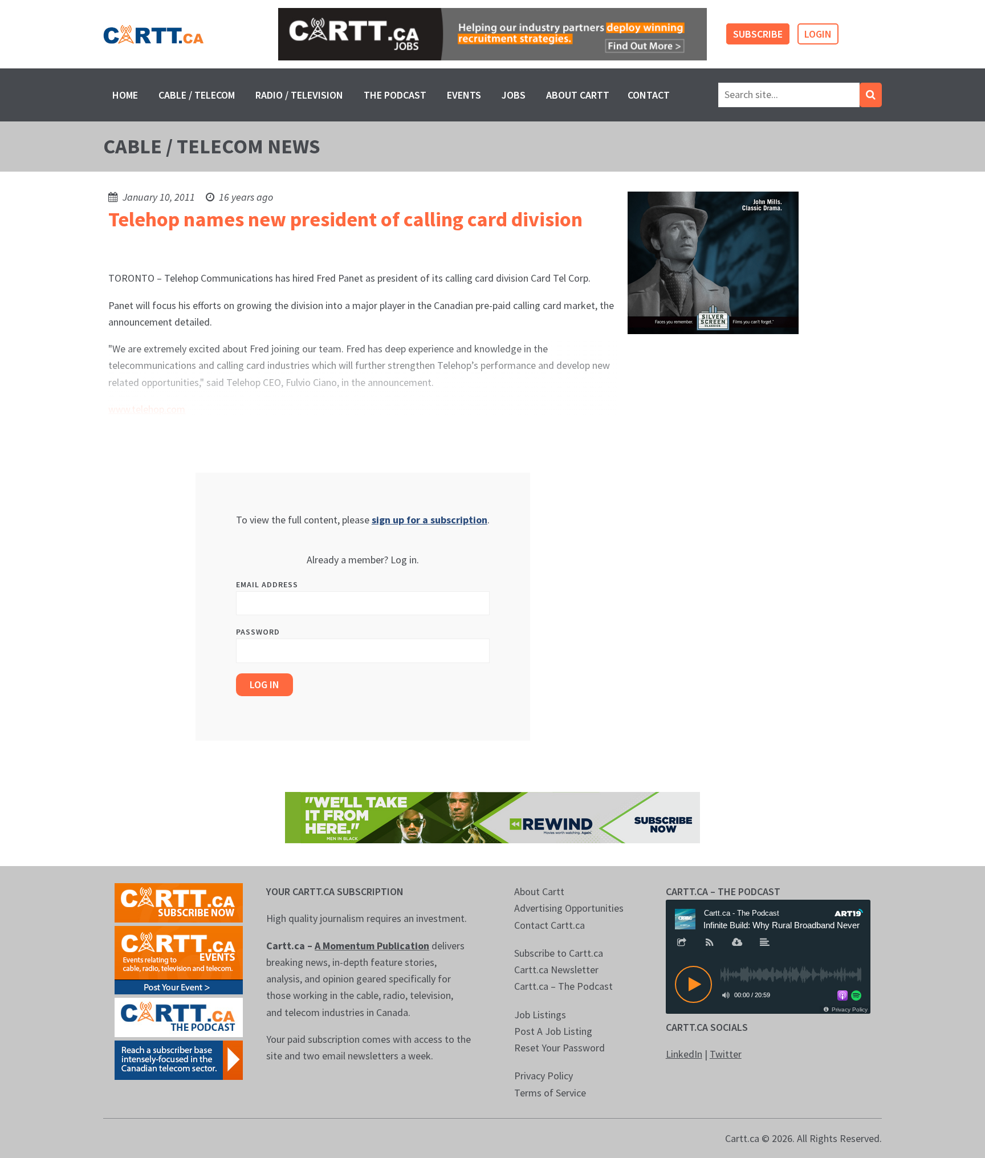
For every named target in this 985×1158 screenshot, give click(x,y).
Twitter (726, 1054)
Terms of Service (550, 1092)
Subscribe (758, 33)
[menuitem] (125, 95)
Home (125, 94)
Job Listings (540, 1014)
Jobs (514, 94)
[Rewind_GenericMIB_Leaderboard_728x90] (492, 816)
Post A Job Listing (553, 1031)
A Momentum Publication (372, 945)
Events (464, 94)
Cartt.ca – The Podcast (563, 986)
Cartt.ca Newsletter (556, 969)
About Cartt (577, 94)
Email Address (267, 584)
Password (258, 632)
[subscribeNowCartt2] (179, 901)
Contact (649, 94)
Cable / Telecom (196, 94)
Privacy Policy (543, 1075)
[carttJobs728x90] (492, 34)
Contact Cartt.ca (549, 925)
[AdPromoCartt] (179, 1059)
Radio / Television (299, 94)
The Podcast (395, 94)
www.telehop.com (146, 409)
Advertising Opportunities (569, 908)
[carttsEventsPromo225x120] (179, 959)
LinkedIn (684, 1054)
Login (818, 33)
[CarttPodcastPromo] (179, 1016)
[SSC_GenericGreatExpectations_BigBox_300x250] (713, 262)
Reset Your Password (559, 1047)
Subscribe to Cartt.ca (558, 953)
